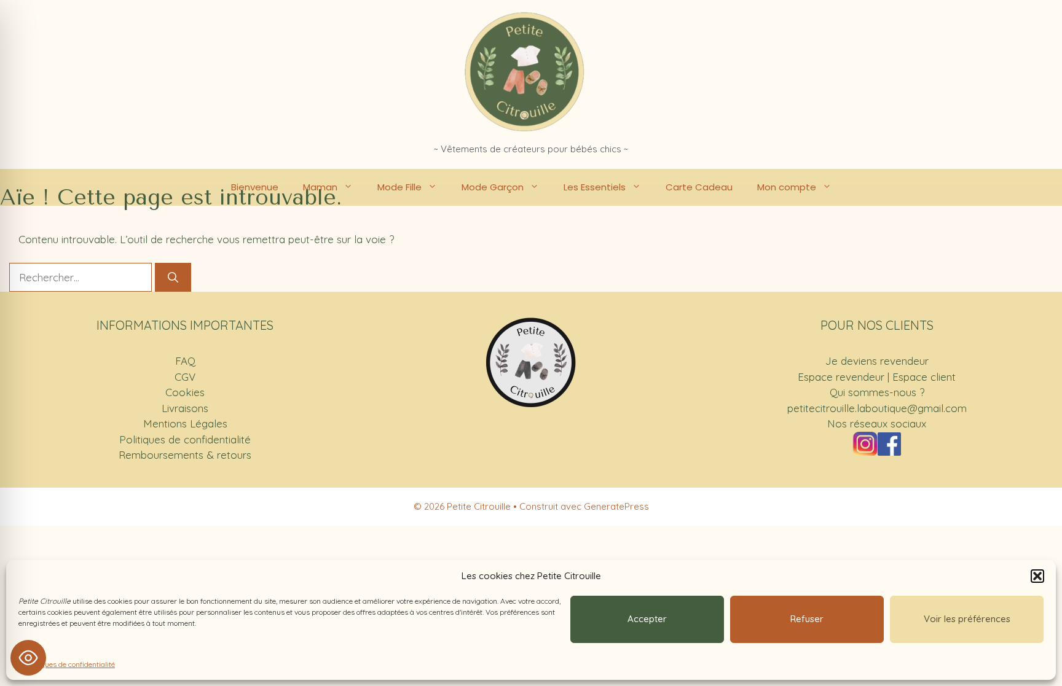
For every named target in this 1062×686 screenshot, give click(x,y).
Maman (320, 187)
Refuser (807, 619)
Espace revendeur (841, 376)
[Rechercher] (173, 277)
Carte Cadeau (699, 187)
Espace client (924, 376)
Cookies (185, 392)
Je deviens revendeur (877, 360)
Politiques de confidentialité (70, 664)
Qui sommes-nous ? (877, 392)
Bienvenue (254, 187)
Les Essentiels (595, 187)
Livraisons (185, 408)
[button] (1037, 576)
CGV (185, 376)
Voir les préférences (967, 619)
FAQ (185, 360)
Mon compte (786, 187)
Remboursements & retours (185, 454)
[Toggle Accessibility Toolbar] (28, 658)
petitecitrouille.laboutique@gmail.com (877, 408)
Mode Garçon (493, 187)
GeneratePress (616, 506)
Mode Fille (399, 187)
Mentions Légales (185, 423)
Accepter (647, 619)
